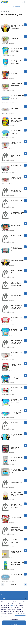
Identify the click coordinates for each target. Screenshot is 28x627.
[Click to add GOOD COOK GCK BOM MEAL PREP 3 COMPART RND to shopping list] (25, 317)
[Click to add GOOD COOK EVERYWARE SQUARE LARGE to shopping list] (25, 36)
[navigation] (14, 11)
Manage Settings (14, 619)
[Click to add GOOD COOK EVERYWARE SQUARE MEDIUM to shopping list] (25, 83)
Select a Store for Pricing (8, 32)
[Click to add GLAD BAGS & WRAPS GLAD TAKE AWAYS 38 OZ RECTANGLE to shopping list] (25, 492)
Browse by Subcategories (11, 15)
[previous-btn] (2, 584)
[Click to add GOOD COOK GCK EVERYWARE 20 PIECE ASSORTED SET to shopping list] (25, 293)
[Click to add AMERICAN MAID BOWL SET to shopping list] (25, 270)
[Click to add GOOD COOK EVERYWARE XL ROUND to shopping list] (25, 141)
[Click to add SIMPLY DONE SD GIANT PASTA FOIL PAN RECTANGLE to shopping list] (25, 457)
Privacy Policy (12, 605)
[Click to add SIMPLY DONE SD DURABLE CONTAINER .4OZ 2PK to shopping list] (25, 562)
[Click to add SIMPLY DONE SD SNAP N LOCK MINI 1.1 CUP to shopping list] (25, 574)
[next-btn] (25, 584)
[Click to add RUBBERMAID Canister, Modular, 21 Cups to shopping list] (25, 550)
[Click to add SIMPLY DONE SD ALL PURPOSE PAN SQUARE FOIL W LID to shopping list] (25, 468)
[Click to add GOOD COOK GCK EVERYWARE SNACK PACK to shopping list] (25, 223)
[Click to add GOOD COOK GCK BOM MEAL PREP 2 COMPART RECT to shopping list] (25, 246)
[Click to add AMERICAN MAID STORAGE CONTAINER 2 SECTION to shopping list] (25, 211)
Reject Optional (13, 624)
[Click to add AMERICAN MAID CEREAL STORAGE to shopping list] (25, 235)
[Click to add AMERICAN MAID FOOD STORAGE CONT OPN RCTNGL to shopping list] (25, 153)
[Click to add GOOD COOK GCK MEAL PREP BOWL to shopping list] (25, 363)
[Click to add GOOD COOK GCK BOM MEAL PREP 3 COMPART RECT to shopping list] (25, 352)
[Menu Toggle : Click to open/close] (25, 2)
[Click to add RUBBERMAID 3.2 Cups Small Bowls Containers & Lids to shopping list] (25, 515)
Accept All (14, 622)
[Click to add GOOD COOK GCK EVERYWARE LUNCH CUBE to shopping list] (25, 422)
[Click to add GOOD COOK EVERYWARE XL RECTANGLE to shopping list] (25, 106)
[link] (5, 2)
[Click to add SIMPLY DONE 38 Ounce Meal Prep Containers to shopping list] (25, 433)
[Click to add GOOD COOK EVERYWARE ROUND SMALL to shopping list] (25, 71)
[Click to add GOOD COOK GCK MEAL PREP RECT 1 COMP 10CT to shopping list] (25, 165)
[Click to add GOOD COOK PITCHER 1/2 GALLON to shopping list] (25, 200)
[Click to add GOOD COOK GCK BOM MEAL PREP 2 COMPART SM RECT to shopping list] (25, 387)
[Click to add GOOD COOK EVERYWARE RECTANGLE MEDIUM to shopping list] (25, 176)
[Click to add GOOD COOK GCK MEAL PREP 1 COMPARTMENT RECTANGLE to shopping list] (25, 445)
